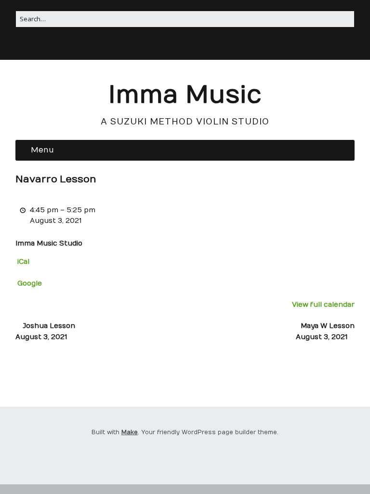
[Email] (197, 46)
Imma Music (185, 95)
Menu (42, 150)
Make (129, 432)
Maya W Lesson (325, 331)
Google (29, 283)
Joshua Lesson (45, 331)
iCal (23, 262)
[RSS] (172, 46)
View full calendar (323, 305)
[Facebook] (184, 46)
